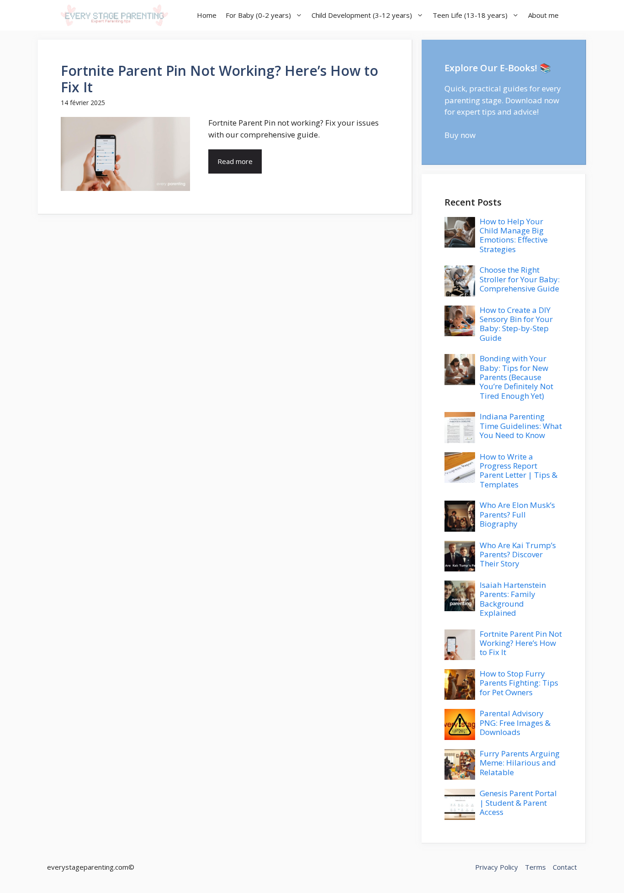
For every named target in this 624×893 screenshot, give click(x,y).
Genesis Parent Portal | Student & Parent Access (518, 802)
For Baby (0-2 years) (258, 15)
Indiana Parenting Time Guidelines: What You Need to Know (521, 425)
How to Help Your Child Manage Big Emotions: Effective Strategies (514, 235)
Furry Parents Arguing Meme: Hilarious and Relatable (520, 762)
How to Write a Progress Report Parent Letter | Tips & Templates (518, 470)
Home (207, 15)
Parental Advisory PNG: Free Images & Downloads (515, 722)
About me (543, 15)
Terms (535, 867)
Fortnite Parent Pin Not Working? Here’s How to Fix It (219, 78)
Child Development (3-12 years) (362, 15)
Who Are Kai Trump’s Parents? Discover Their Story (518, 554)
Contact (565, 867)
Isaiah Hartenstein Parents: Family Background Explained (513, 599)
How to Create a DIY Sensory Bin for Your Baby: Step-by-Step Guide (516, 324)
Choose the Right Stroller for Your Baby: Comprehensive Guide (520, 279)
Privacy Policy (496, 867)
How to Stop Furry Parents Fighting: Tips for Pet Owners (519, 682)
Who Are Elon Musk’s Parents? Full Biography (517, 514)
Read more (235, 161)
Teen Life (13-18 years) (470, 15)
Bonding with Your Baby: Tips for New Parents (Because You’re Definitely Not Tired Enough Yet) (516, 377)
